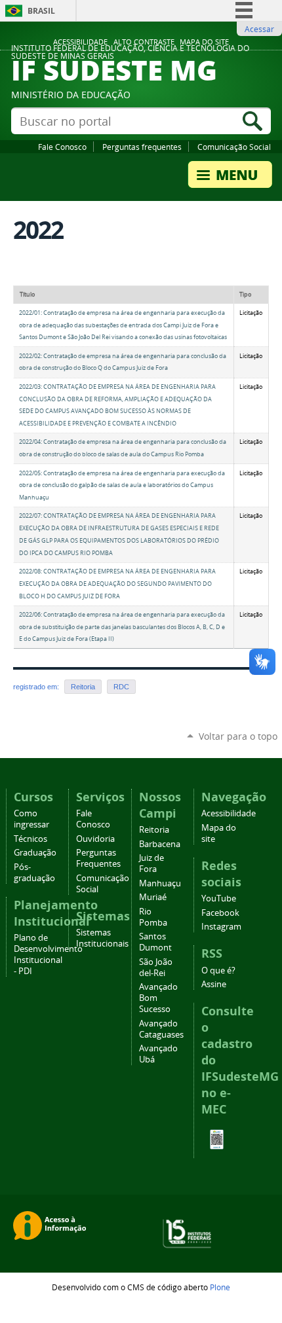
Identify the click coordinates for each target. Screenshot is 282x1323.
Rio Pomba (153, 917)
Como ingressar (31, 819)
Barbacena (159, 844)
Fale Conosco (62, 146)
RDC (121, 687)
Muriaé (153, 897)
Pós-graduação (34, 872)
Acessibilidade (80, 41)
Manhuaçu (160, 883)
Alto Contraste (143, 41)
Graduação (35, 852)
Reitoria (83, 687)
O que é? (218, 970)
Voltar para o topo (238, 736)
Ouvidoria (95, 838)
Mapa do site (204, 41)
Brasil (41, 10)
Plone (220, 1287)
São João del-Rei (155, 967)
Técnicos (30, 838)
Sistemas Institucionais (102, 938)
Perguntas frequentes (142, 146)
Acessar (259, 29)
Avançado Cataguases (161, 1029)
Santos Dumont (155, 942)
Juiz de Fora (151, 863)
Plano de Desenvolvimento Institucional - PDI (48, 954)
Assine (213, 984)
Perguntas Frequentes (98, 858)
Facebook (220, 912)
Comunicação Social (234, 146)
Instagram (221, 926)
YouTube (218, 898)
